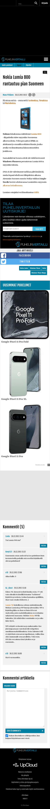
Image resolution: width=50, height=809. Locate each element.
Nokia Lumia (24, 268)
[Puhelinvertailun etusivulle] (25, 750)
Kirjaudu (45, 3)
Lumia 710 (9, 605)
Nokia (44, 268)
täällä (36, 192)
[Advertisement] (25, 31)
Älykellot (28, 65)
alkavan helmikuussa (12, 185)
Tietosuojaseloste (25, 786)
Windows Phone (35, 268)
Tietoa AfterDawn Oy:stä (25, 779)
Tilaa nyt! (39, 229)
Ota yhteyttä (25, 775)
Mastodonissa (10, 103)
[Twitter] (34, 96)
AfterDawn (25, 795)
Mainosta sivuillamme (25, 772)
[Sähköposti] (30, 96)
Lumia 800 (36, 134)
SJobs (7, 536)
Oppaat (19, 65)
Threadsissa (43, 100)
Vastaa (43, 546)
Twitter (25, 261)
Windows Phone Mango (38, 273)
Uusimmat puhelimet (17, 285)
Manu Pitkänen (8, 95)
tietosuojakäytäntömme (12, 240)
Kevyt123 (8, 552)
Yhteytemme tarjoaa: (25, 759)
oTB (6, 572)
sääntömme (35, 236)
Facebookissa (33, 100)
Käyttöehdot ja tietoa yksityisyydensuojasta (25, 782)
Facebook (25, 255)
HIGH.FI (25, 799)
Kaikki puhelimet (7, 65)
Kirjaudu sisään (9, 686)
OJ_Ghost (9, 588)
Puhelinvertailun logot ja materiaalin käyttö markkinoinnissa (25, 789)
